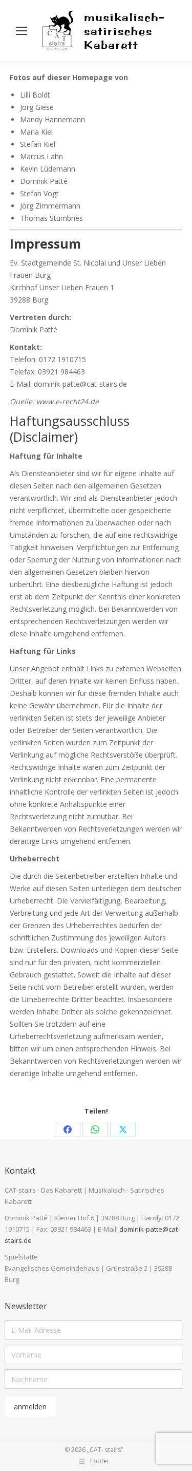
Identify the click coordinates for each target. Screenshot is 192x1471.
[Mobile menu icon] (21, 31)
